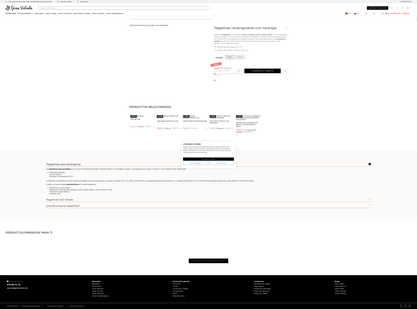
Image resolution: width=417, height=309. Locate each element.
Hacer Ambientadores (100, 296)
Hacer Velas (339, 289)
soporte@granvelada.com (17, 288)
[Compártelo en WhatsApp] (293, 64)
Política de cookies (261, 293)
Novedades (395, 13)
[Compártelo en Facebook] (296, 64)
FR (382, 13)
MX (366, 13)
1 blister (229, 57)
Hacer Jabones (97, 289)
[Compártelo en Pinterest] (298, 64)
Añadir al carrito (263, 71)
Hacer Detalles (340, 293)
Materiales (96, 284)
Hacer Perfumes (98, 293)
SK (358, 13)
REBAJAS (406, 13)
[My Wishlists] (392, 8)
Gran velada (339, 284)
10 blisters (239, 57)
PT (374, 13)
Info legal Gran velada (262, 284)
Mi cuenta (176, 284)
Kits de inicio (96, 286)
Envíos (175, 286)
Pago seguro (259, 286)
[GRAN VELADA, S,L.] (21, 8)
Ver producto (142, 136)
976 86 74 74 (406, 2)
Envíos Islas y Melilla (180, 289)
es (408, 8)
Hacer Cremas (97, 291)
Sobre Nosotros (179, 296)
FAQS (175, 293)
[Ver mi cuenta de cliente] (397, 8)
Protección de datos (261, 291)
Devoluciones (178, 291)
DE (349, 13)
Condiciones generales (262, 289)
